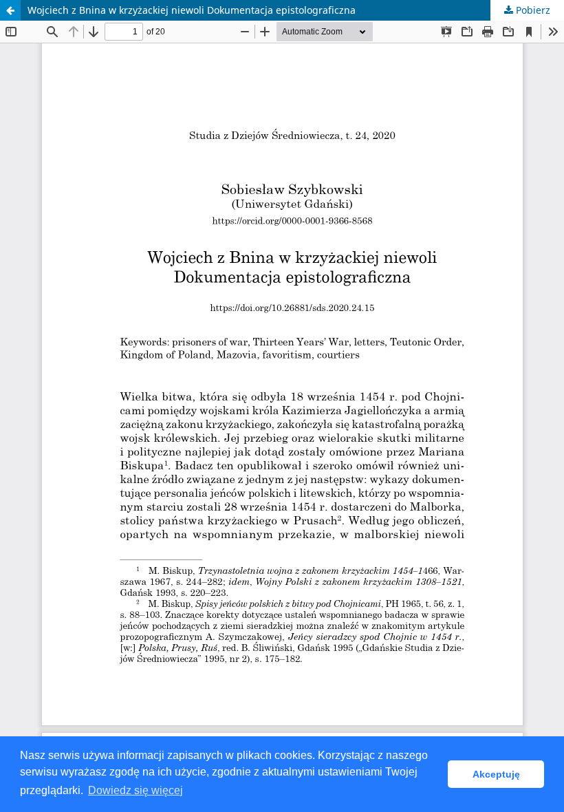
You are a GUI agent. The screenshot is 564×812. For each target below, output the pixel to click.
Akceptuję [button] (496, 774)
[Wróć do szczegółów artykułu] (10, 10)
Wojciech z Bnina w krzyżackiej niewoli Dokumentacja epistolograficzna (192, 10)
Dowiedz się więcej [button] (135, 790)
